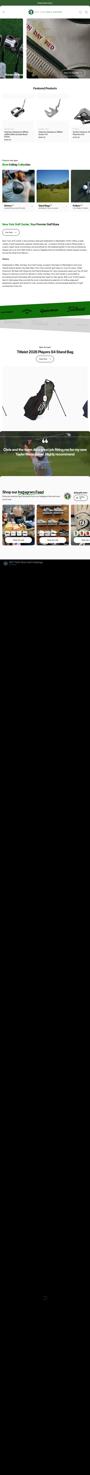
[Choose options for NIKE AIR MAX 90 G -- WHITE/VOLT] (47, 533)
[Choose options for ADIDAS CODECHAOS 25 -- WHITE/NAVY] (19, 533)
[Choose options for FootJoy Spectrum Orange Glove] (82, 533)
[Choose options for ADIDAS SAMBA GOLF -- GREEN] (25, 533)
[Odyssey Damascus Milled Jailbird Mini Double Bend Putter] (18, 110)
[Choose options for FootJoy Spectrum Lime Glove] (76, 533)
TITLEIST (76, 129)
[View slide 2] (45, 467)
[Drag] (45, 398)
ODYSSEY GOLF (9, 129)
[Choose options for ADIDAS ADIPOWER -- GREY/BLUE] (13, 533)
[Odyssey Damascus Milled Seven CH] (53, 110)
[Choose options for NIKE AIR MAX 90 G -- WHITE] (41, 533)
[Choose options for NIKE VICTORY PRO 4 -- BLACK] (53, 533)
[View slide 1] (42, 467)
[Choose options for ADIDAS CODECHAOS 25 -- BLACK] (7, 533)
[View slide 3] (47, 467)
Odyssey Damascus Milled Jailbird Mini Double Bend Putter (16, 134)
